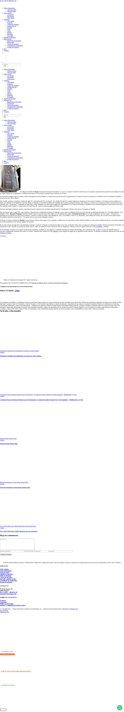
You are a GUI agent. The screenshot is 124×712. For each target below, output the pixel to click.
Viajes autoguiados (6, 571)
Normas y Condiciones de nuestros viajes (12, 605)
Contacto (3, 600)
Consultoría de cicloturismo (8, 580)
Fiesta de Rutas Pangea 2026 (8, 438)
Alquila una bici (4, 612)
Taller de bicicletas (5, 575)
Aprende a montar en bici (8, 579)
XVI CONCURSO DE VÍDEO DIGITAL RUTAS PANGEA (18, 526)
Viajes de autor (4, 572)
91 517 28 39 (4, 1)
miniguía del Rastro (5, 233)
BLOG (46, 283)
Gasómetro (98, 226)
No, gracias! (4, 659)
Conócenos (3, 602)
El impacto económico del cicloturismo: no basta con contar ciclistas (19, 351)
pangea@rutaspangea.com (8, 594)
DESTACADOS (53, 283)
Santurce (55, 231)
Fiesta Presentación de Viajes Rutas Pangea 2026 (14, 482)
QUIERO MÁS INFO (7, 654)
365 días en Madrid (37, 283)
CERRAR (3, 710)
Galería (2, 352)
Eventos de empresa (6, 582)
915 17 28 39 (4, 592)
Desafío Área (74, 609)
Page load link (4, 610)
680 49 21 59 (12, 1)
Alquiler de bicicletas (6, 574)
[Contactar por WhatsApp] (119, 707)
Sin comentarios (63, 283)
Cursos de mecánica (6, 577)
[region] (32, 259)
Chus (3, 283)
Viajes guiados (4, 569)
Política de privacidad (6, 604)
